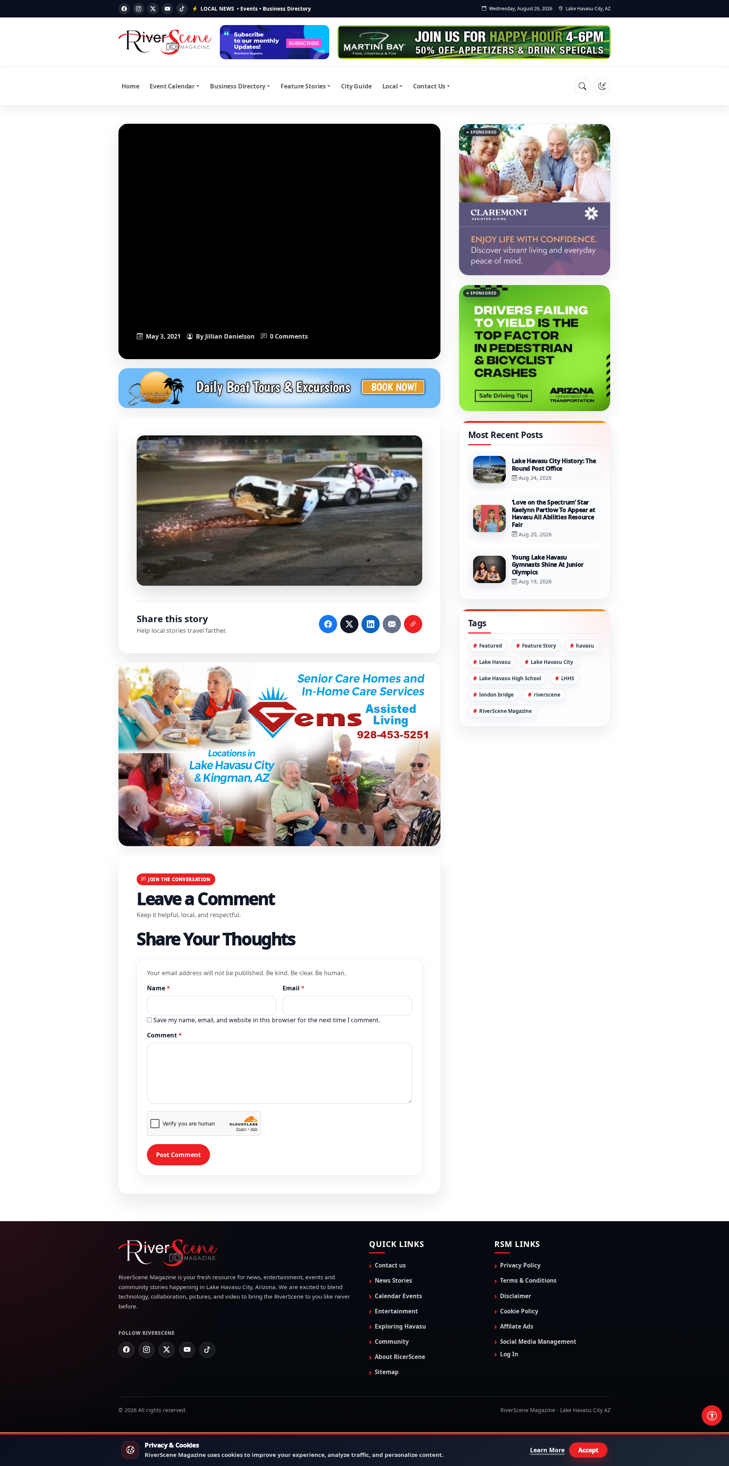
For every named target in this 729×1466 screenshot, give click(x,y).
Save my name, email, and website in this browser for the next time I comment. (266, 1020)
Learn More (547, 1450)
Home (130, 86)
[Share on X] (349, 624)
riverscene (547, 656)
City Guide (356, 86)
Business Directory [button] (237, 86)
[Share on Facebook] (328, 624)
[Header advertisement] (274, 42)
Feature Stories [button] (303, 86)
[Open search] (582, 86)
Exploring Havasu (400, 1326)
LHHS (567, 640)
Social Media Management (538, 1341)
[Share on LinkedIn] (370, 624)
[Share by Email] (392, 624)
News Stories (393, 1280)
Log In (509, 1354)
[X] (153, 8)
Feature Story (539, 607)
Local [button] (390, 86)
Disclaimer (515, 1296)
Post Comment (178, 1155)
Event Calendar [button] (172, 86)
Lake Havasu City (552, 624)
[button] (279, 510)
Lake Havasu (495, 624)
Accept (588, 1450)
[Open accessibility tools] (712, 1415)
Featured (490, 607)
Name (158, 988)
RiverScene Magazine (505, 673)
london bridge (496, 656)
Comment (164, 1035)
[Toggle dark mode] (602, 86)
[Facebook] (124, 8)
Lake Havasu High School (510, 640)
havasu (585, 607)
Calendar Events (398, 1296)
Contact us (390, 1265)
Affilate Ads (516, 1326)
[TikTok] (182, 8)
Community (392, 1341)
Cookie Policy (519, 1311)
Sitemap (387, 1372)
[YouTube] (167, 8)
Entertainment (396, 1311)
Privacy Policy (520, 1265)
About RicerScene (400, 1356)
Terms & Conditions (528, 1280)
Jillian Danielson (230, 336)
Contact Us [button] (429, 86)
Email (293, 988)
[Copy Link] (413, 624)
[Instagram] (138, 8)
